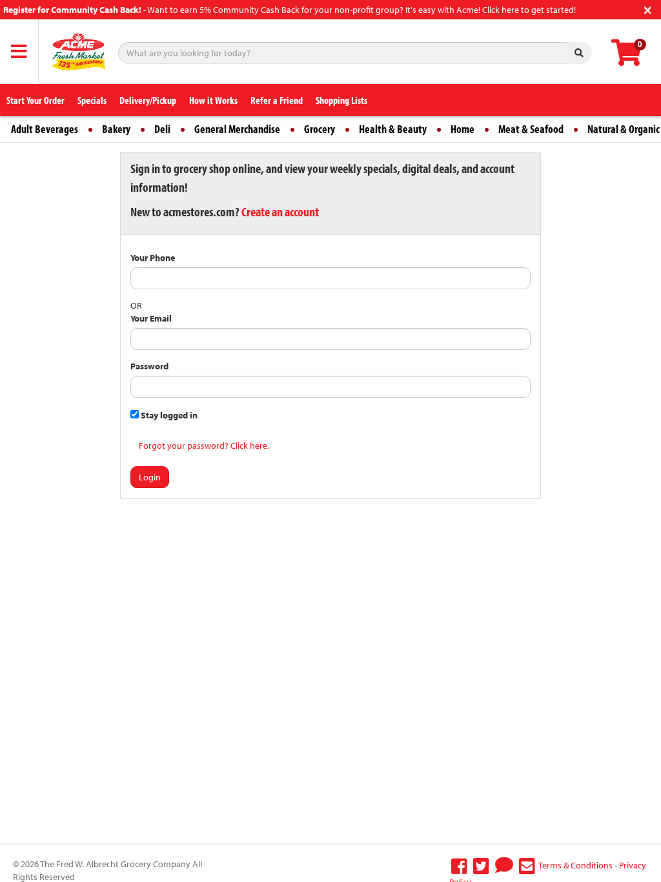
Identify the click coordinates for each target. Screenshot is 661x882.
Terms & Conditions (575, 865)
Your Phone (152, 257)
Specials (92, 100)
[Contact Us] (527, 865)
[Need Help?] (504, 865)
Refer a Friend (276, 100)
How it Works (213, 100)
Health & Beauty (393, 128)
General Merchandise (237, 128)
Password (149, 366)
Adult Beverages (44, 128)
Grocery (319, 128)
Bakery (116, 128)
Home (462, 128)
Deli (162, 128)
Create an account (280, 211)
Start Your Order (35, 100)
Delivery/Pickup (147, 100)
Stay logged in (168, 415)
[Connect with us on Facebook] (459, 865)
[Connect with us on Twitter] (481, 865)
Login (150, 477)
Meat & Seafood (531, 128)
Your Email (151, 318)
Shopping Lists (341, 100)
